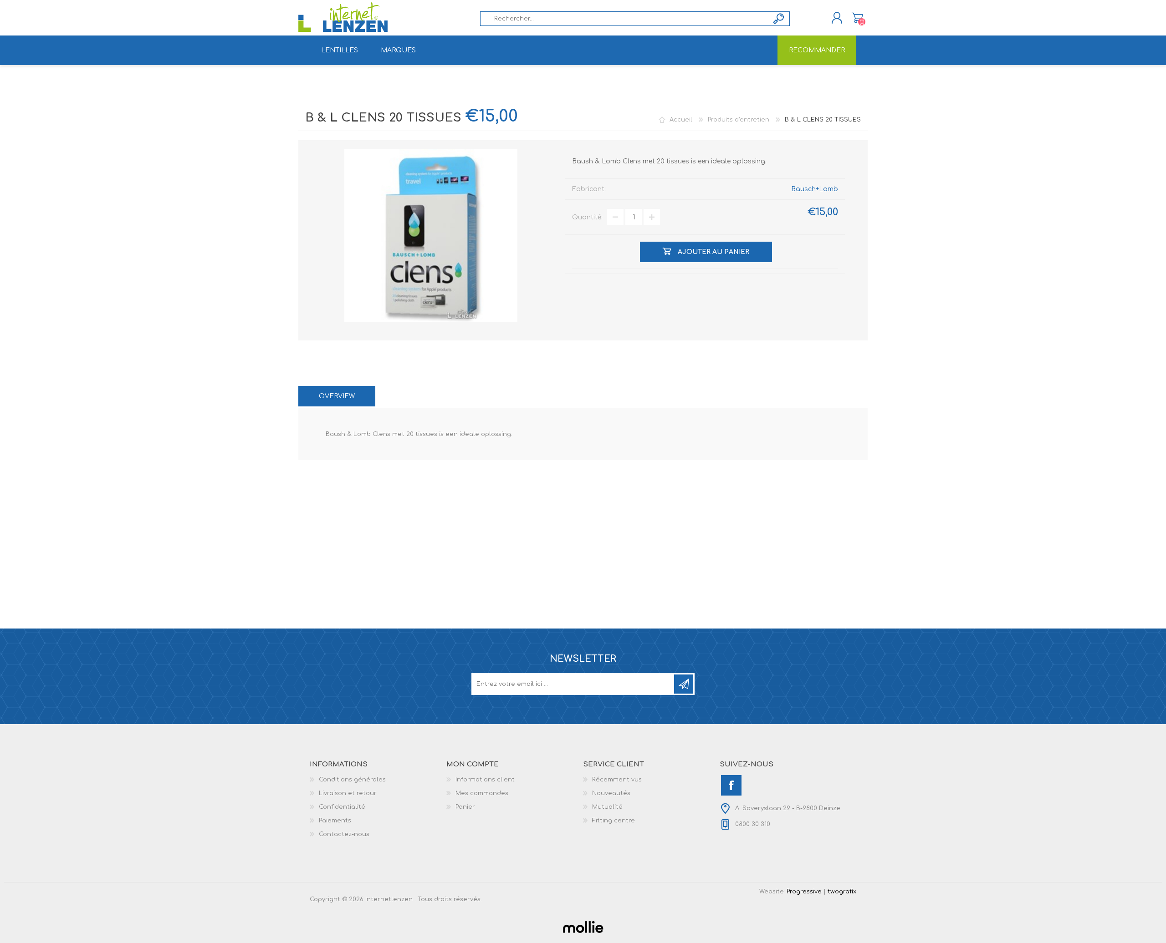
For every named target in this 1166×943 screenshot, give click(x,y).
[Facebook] (731, 785)
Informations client (485, 779)
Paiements (335, 820)
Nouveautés (611, 793)
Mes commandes (481, 793)
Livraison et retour (348, 793)
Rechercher (779, 18)
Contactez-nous (344, 834)
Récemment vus (617, 779)
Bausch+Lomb (814, 189)
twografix (842, 891)
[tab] (336, 396)
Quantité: (587, 217)
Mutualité (607, 807)
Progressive (804, 891)
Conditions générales (352, 779)
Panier (857, 18)
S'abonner (683, 684)
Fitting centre (613, 820)
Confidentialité (342, 807)
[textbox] (624, 18)
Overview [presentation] (337, 396)
